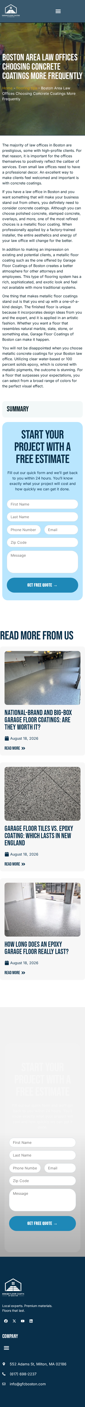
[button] (58, 11)
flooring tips (26, 88)
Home (7, 88)
